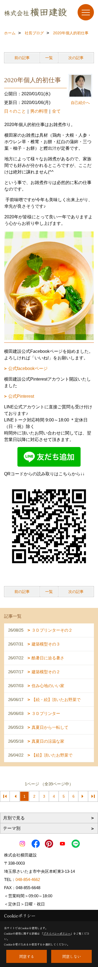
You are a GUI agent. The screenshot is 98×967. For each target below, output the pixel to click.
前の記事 (22, 58)
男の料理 (39, 111)
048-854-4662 (28, 879)
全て (56, 111)
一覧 (49, 58)
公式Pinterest (21, 396)
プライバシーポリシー (57, 933)
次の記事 (76, 58)
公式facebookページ (28, 368)
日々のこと (15, 111)
